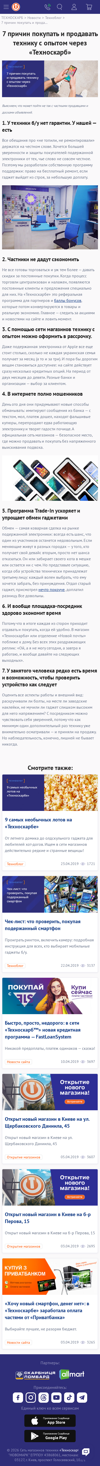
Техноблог (53, 17)
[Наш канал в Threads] (43, 1398)
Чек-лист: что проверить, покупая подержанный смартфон (43, 925)
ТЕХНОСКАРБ (12, 17)
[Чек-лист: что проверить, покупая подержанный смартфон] (50, 894)
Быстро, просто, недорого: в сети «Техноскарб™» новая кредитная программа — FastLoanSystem (43, 1030)
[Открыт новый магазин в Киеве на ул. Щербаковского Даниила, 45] (50, 1092)
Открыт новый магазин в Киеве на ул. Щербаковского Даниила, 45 (47, 1122)
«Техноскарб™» (72, 1450)
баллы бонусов (67, 300)
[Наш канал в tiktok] (69, 1398)
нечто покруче (51, 589)
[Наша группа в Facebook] (18, 1398)
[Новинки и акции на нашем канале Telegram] (82, 1398)
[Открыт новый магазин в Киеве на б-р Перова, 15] (50, 1187)
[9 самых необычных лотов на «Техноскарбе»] (50, 793)
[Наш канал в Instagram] (31, 1398)
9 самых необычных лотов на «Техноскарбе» (38, 823)
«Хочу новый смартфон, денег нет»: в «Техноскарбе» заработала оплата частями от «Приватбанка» (47, 1310)
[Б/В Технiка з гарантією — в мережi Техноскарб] (56, 1398)
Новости (34, 17)
